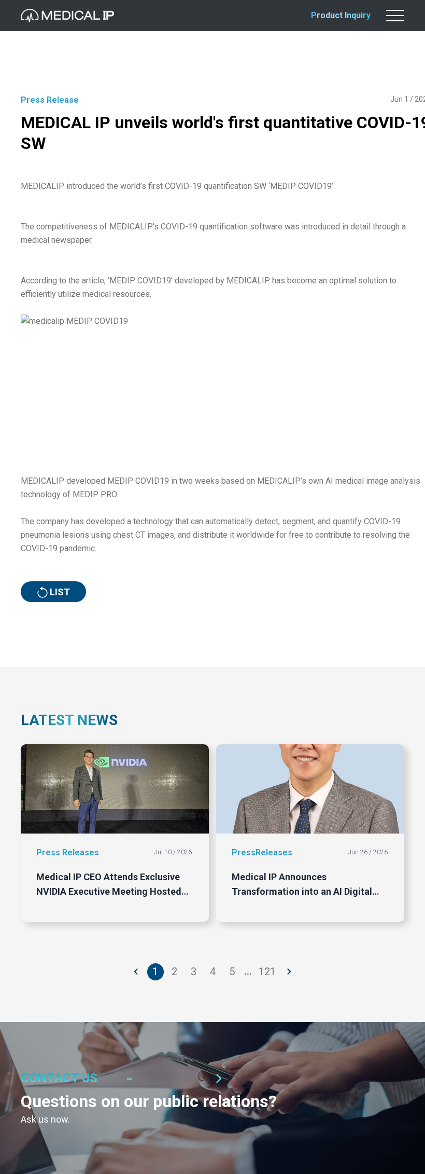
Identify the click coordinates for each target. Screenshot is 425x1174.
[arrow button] (136, 971)
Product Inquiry (341, 15)
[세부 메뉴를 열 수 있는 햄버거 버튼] (395, 15)
